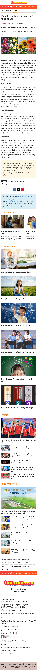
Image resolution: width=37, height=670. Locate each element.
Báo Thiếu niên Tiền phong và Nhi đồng (19, 201)
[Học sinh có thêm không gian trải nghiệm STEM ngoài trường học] (5, 448)
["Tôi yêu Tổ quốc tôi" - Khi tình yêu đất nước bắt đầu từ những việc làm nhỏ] (5, 476)
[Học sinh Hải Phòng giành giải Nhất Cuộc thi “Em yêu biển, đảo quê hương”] (18, 428)
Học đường (19, 7)
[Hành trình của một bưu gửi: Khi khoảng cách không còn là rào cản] (5, 527)
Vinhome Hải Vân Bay (19, 563)
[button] (35, 2)
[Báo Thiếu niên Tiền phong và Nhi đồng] (18, 2)
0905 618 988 (18, 592)
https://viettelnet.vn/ (16, 566)
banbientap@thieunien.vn (22, 206)
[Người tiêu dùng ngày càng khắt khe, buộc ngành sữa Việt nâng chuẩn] (5, 519)
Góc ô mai (8, 11)
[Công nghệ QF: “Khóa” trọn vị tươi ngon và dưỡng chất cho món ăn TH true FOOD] (5, 551)
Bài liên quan (8, 212)
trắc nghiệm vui (7, 184)
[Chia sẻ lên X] (18, 189)
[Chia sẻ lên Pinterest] (22, 189)
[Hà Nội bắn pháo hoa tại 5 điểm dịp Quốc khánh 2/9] (5, 462)
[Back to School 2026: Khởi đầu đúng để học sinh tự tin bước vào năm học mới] (5, 469)
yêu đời (10, 181)
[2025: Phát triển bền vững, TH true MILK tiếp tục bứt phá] (5, 543)
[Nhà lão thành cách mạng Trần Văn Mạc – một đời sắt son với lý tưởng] (5, 455)
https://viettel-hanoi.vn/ (19, 559)
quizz (22, 181)
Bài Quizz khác (9, 246)
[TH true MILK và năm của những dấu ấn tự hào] (5, 535)
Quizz (15, 11)
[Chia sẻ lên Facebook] (14, 189)
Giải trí (27, 7)
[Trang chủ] (2, 11)
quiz (16, 181)
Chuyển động (9, 7)
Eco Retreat (5, 569)
